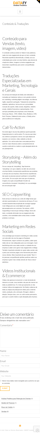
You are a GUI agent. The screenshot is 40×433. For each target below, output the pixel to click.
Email (3, 361)
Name (3, 350)
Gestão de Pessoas (7, 403)
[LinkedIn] (20, 426)
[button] (20, 11)
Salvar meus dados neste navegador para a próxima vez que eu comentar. (20, 382)
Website (4, 371)
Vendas (3, 411)
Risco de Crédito (6, 407)
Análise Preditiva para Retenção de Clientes (16, 398)
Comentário (6, 325)
